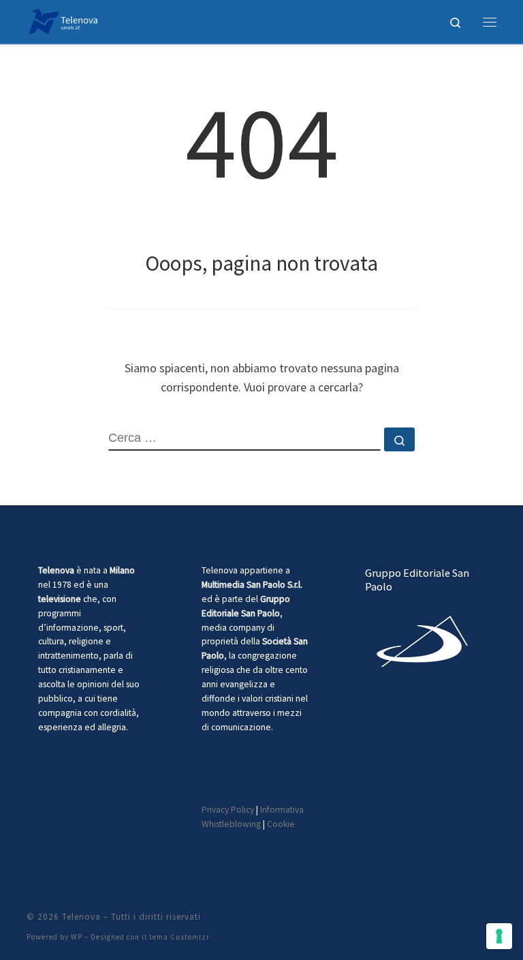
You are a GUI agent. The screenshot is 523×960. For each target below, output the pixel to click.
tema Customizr (179, 937)
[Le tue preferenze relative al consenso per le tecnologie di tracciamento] (499, 936)
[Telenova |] (63, 19)
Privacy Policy (228, 809)
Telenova (81, 916)
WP (76, 937)
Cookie (281, 824)
